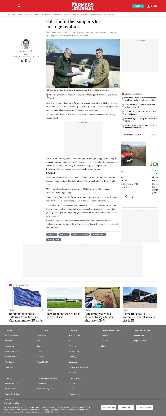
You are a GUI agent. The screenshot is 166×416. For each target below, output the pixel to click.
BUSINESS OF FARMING (48, 378)
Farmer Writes (11, 356)
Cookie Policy (53, 412)
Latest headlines (12, 335)
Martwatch (41, 383)
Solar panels (53, 239)
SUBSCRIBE (138, 6)
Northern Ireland (12, 351)
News (26, 54)
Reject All (126, 407)
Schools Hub (10, 388)
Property (72, 356)
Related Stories (20, 285)
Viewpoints (9, 346)
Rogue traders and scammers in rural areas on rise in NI (139, 317)
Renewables (74, 351)
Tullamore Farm (139, 335)
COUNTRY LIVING (108, 14)
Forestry (72, 372)
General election (80, 234)
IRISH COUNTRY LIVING (112, 330)
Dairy (39, 346)
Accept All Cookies (144, 407)
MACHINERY (28, 14)
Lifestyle (104, 346)
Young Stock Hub (12, 394)
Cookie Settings (108, 407)
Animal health (42, 362)
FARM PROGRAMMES (143, 330)
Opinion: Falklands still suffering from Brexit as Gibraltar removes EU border (26, 317)
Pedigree (40, 356)
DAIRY (15, 14)
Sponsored (9, 367)
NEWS (11, 310)
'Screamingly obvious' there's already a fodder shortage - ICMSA (99, 317)
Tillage (71, 340)
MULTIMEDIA (76, 378)
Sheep (39, 351)
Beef (39, 340)
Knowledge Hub (11, 383)
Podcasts (72, 383)
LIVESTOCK (43, 330)
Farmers (64, 234)
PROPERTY (67, 14)
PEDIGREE (84, 14)
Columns (104, 340)
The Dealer (9, 362)
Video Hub (9, 399)
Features (104, 335)
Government (98, 234)
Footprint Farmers (140, 340)
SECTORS (74, 330)
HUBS (9, 378)
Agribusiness (74, 335)
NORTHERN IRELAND (95, 14)
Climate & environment (78, 367)
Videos (71, 388)
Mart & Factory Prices (45, 388)
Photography (74, 394)
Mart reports (42, 335)
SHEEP (21, 14)
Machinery (73, 346)
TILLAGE (37, 14)
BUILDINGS (76, 14)
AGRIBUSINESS (46, 14)
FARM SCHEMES (57, 14)
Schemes (9, 340)
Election (51, 234)
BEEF (9, 14)
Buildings (73, 362)
